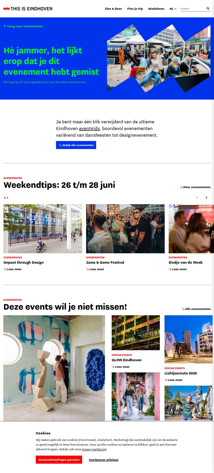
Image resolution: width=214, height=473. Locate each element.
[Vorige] (197, 197)
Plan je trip (135, 9)
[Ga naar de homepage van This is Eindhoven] (27, 9)
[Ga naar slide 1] (5, 197)
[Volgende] (206, 197)
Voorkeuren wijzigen (103, 460)
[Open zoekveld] (208, 8)
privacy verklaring (94, 449)
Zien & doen (113, 9)
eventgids (89, 128)
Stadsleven (156, 9)
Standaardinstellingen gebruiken (58, 459)
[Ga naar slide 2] (7, 197)
